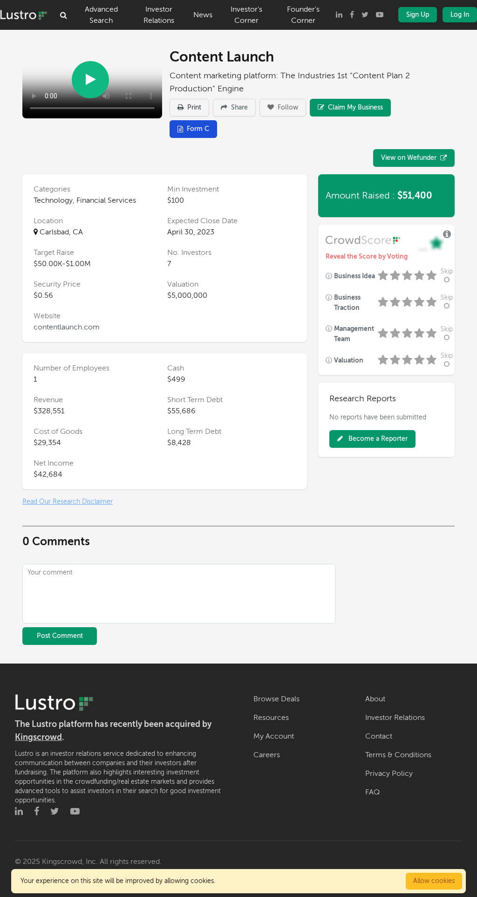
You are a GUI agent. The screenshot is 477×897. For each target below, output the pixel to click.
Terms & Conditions (398, 755)
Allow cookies (434, 880)
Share (238, 107)
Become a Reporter (377, 438)
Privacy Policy (389, 773)
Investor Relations (158, 15)
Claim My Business (354, 107)
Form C (198, 128)
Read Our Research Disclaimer (67, 501)
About (375, 699)
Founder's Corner (303, 15)
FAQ (372, 792)
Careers (266, 755)
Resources (271, 717)
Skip (447, 271)
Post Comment (60, 635)
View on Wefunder (408, 157)
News (202, 15)
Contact (378, 736)
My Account (273, 736)
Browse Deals (276, 699)
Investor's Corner (246, 15)
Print (193, 107)
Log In (459, 14)
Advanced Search (101, 15)
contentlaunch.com (67, 327)
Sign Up (417, 14)
